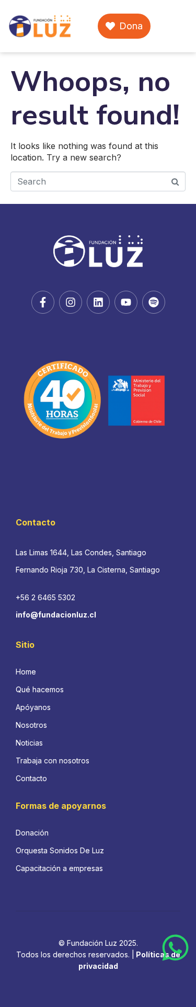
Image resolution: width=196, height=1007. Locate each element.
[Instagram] (70, 302)
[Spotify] (153, 302)
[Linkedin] (98, 302)
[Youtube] (125, 302)
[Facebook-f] (42, 302)
